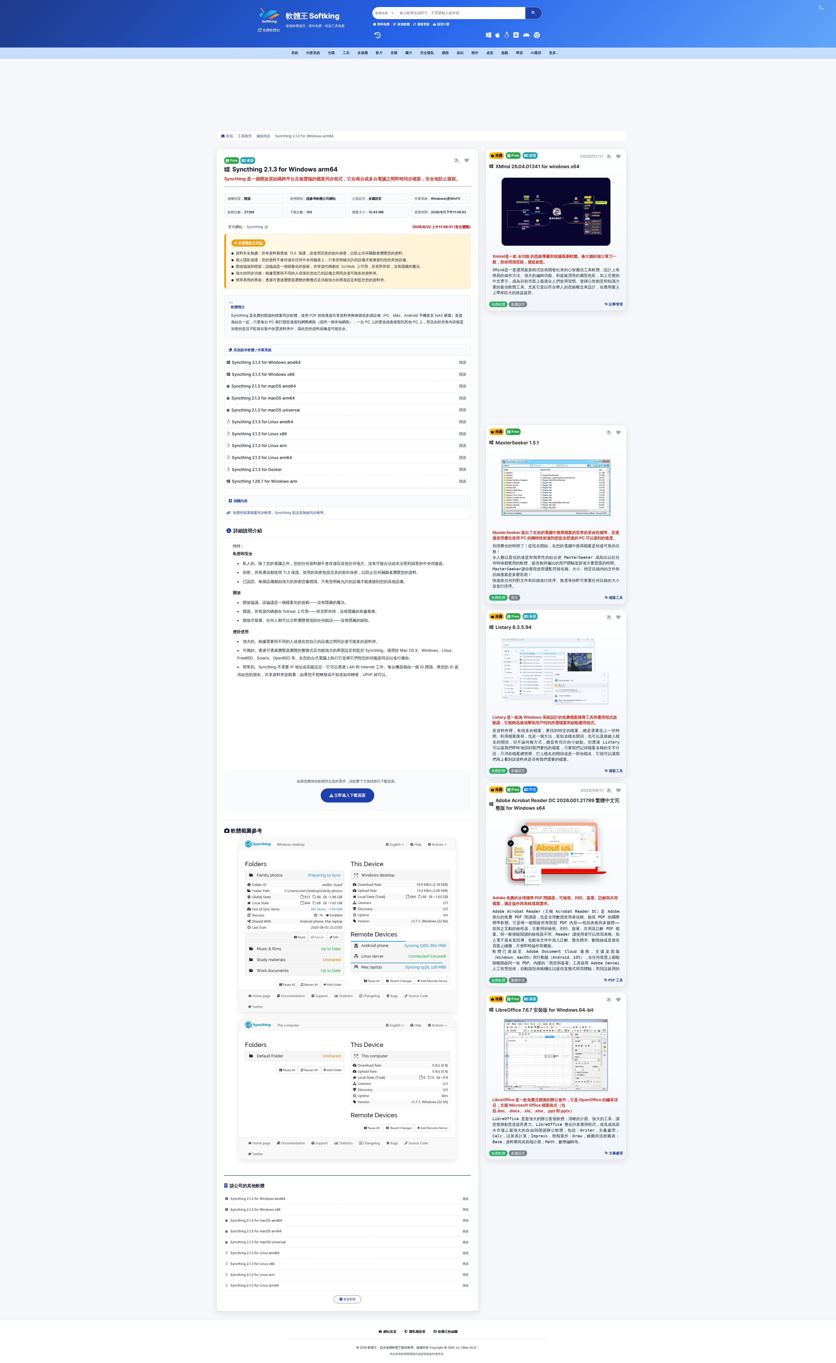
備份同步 (263, 136)
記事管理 (616, 304)
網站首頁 (389, 1331)
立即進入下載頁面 (349, 795)
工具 (346, 53)
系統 (294, 53)
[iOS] (516, 35)
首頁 (229, 136)
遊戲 (504, 53)
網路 (445, 53)
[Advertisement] (418, 97)
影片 (379, 53)
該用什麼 (443, 24)
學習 (519, 53)
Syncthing (255, 227)
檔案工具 (616, 597)
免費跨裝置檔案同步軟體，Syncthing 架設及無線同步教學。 (280, 512)
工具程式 (245, 136)
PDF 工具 (615, 980)
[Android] (526, 35)
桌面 (489, 53)
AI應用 (536, 53)
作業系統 (313, 53)
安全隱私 (427, 53)
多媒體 (362, 53)
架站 (460, 53)
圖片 (408, 53)
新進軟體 (404, 24)
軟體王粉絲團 (448, 1331)
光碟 (331, 53)
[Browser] (537, 35)
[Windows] (488, 35)
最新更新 (423, 24)
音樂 (394, 53)
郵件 (475, 53)
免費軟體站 (270, 30)
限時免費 (383, 24)
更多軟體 (349, 1299)
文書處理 (616, 1153)
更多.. (553, 53)
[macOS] (497, 35)
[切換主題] (821, 8)
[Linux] (506, 35)
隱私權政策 (417, 1331)
